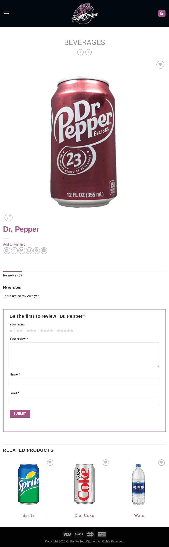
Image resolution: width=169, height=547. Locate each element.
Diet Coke (84, 515)
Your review (19, 339)
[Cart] (162, 13)
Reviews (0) (12, 276)
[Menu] (6, 13)
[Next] (166, 492)
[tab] (12, 276)
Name (15, 374)
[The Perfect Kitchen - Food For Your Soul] (84, 13)
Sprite (29, 515)
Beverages (84, 42)
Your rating (17, 324)
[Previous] (3, 492)
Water (140, 515)
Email (14, 393)
